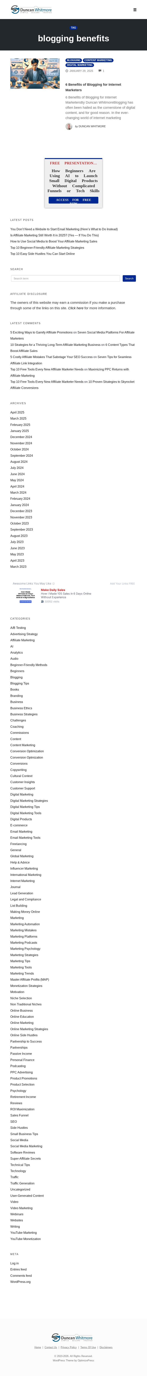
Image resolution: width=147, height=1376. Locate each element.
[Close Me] (119, 636)
